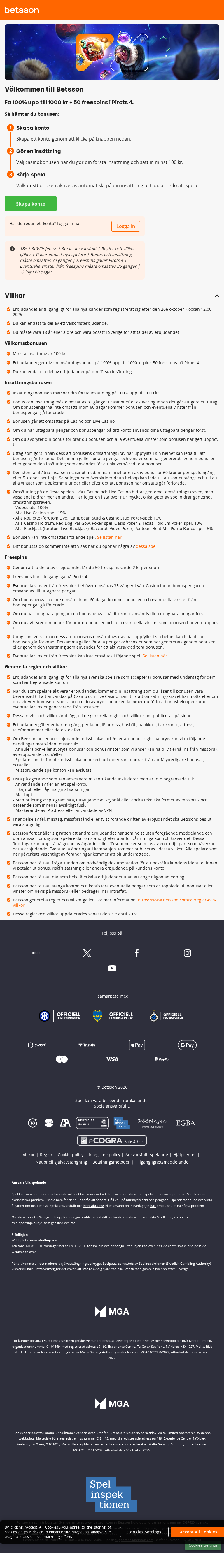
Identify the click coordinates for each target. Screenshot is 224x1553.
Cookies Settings (203, 1545)
